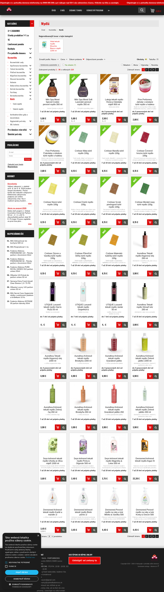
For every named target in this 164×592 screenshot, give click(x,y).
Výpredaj (144, 65)
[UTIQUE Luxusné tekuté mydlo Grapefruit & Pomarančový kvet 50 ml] (83, 291)
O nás (62, 10)
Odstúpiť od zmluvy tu (84, 560)
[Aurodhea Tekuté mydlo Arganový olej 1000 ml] (52, 342)
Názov (53, 59)
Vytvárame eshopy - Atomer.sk (147, 566)
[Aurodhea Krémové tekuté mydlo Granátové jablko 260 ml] (114, 394)
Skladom (126, 65)
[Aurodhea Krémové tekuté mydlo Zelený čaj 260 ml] (52, 394)
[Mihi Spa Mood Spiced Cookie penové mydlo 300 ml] (63, 120)
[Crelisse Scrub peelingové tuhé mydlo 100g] (125, 222)
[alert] (22, 561)
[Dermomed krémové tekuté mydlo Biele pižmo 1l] (83, 496)
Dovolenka (12, 184)
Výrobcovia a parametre (49, 65)
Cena (63, 59)
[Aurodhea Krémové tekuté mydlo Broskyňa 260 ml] (83, 394)
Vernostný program (94, 10)
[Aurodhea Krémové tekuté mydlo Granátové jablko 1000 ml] (114, 342)
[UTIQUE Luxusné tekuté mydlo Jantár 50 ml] (114, 291)
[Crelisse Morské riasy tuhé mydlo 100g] (156, 222)
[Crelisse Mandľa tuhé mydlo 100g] (125, 171)
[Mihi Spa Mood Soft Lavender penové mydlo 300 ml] (94, 120)
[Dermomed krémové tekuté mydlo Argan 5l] (145, 445)
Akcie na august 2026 (17, 208)
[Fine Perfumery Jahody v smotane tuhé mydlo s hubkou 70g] (156, 120)
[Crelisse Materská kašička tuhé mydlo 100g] (125, 273)
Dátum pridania (75, 59)
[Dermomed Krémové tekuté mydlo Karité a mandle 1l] (52, 496)
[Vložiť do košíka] (58, 120)
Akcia (136, 65)
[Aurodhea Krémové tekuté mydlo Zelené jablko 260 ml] (145, 394)
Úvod (54, 10)
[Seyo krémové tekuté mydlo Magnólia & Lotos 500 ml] (114, 445)
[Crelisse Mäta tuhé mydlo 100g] (94, 171)
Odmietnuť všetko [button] (21, 579)
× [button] (38, 536)
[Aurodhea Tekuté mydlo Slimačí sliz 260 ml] (145, 291)
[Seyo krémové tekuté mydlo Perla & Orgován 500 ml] (83, 445)
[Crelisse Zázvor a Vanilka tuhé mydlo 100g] (63, 273)
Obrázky (140, 59)
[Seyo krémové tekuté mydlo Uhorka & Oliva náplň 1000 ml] (52, 445)
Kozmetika (52, 30)
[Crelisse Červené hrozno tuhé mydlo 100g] (156, 171)
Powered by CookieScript (21, 587)
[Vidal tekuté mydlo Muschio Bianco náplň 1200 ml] (44, 44)
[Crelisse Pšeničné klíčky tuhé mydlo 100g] (94, 273)
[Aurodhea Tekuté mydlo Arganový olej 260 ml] (145, 240)
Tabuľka (152, 59)
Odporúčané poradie (94, 59)
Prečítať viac (30, 557)
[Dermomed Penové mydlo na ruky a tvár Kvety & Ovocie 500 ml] (145, 496)
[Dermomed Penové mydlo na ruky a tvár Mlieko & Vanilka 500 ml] (114, 496)
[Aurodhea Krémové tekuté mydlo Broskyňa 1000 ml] (83, 342)
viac (30, 203)
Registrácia (13, 167)
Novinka (154, 65)
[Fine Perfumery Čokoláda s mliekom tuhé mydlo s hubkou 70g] (63, 171)
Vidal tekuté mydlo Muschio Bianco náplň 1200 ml (55, 46)
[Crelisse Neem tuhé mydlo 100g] (63, 222)
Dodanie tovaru (75, 10)
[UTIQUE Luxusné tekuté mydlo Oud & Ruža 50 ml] (52, 291)
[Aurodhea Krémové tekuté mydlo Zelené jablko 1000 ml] (145, 342)
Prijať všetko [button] (22, 572)
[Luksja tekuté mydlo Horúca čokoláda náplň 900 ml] (125, 120)
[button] (6, 562)
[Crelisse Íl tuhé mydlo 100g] (94, 222)
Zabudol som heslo (15, 164)
